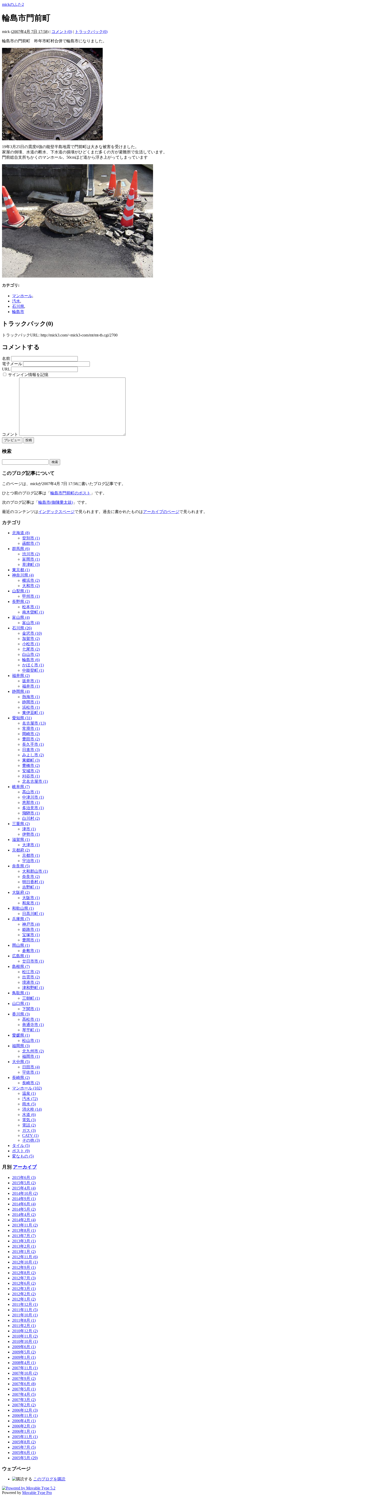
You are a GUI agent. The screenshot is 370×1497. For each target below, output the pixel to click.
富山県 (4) (21, 617)
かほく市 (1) (33, 665)
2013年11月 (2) (25, 1225)
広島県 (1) (21, 956)
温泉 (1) (29, 1093)
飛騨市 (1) (31, 813)
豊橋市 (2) (31, 765)
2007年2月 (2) (24, 1405)
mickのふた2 (13, 4)
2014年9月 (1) (24, 1199)
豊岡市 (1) (31, 940)
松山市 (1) (31, 1040)
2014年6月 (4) (24, 1204)
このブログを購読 (49, 1479)
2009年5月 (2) (24, 1352)
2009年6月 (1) (24, 1347)
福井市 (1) (31, 686)
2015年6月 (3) (24, 1177)
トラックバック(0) (91, 31)
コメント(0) (61, 31)
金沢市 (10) (32, 633)
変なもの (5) (23, 1156)
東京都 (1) (21, 570)
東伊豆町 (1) (33, 712)
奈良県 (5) (21, 866)
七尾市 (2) (31, 649)
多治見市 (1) (33, 808)
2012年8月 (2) (24, 1273)
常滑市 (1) (31, 728)
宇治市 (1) (31, 861)
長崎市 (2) (31, 1083)
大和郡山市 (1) (35, 871)
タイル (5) (21, 1145)
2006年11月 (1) (25, 1415)
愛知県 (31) (22, 718)
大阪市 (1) (31, 898)
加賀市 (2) (31, 638)
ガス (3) (29, 1130)
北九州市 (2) (33, 1051)
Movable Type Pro (37, 1492)
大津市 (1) (31, 845)
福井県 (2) (21, 675)
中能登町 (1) (33, 670)
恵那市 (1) (31, 802)
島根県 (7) (21, 966)
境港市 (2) (31, 982)
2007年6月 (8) (24, 1384)
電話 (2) (29, 1125)
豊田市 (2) (31, 739)
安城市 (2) (31, 771)
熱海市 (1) (31, 697)
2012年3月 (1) (24, 1288)
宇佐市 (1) (31, 1072)
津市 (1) (29, 829)
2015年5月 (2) (24, 1183)
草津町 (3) (31, 564)
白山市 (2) (31, 654)
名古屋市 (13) (34, 723)
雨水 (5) (29, 1104)
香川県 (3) (21, 1014)
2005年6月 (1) (24, 1452)
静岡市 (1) (31, 702)
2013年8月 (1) (24, 1230)
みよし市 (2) (33, 755)
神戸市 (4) (31, 924)
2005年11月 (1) (25, 1437)
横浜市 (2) (31, 580)
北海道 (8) (21, 533)
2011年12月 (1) (25, 1304)
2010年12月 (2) (25, 1331)
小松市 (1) (31, 644)
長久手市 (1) (33, 744)
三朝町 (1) (31, 998)
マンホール (22, 296)
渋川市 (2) (31, 554)
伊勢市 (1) (31, 834)
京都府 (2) (21, 850)
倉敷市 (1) (31, 950)
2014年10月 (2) (25, 1193)
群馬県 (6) (21, 549)
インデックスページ (56, 511)
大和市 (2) (31, 586)
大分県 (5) (21, 1062)
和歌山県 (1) (23, 908)
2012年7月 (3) (24, 1278)
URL (6, 369)
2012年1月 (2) (24, 1299)
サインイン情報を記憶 (28, 374)
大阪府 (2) (21, 892)
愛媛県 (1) (21, 1035)
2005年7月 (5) (24, 1447)
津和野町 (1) (33, 987)
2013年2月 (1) (24, 1246)
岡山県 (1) (21, 945)
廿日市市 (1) (33, 961)
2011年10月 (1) (25, 1315)
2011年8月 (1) (24, 1320)
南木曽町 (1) (33, 612)
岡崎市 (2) (31, 734)
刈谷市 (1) (31, 776)
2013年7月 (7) (24, 1236)
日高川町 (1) (33, 913)
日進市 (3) (31, 749)
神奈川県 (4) (23, 575)
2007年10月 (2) (25, 1373)
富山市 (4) (31, 623)
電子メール (12, 364)
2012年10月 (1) (25, 1262)
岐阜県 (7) (21, 787)
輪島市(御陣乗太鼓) (55, 502)
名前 (6, 358)
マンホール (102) (27, 1088)
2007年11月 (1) (25, 1368)
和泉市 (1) (31, 903)
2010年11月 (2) (25, 1336)
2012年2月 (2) (24, 1294)
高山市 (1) (31, 792)
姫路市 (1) (31, 929)
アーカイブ (25, 1167)
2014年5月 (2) (24, 1209)
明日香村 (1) (33, 882)
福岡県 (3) (21, 1046)
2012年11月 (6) (25, 1257)
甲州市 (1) (31, 596)
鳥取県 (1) (21, 993)
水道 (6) (29, 1114)
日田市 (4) (31, 1067)
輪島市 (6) (31, 660)
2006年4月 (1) (24, 1421)
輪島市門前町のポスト (70, 493)
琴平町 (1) (31, 1030)
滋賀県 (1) (21, 839)
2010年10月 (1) (25, 1341)
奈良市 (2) (31, 876)
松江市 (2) (31, 972)
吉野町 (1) (31, 887)
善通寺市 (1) (33, 1025)
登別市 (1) (31, 538)
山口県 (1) (21, 1003)
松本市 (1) (31, 607)
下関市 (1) (31, 1009)
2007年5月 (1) (24, 1389)
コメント (10, 434)
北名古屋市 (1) (35, 781)
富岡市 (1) (31, 559)
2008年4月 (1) (24, 1362)
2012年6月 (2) (24, 1283)
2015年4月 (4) (24, 1188)
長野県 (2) (21, 601)
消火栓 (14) (32, 1109)
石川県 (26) (22, 628)
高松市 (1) (31, 1019)
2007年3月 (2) (24, 1400)
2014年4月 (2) (24, 1214)
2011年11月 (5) (25, 1310)
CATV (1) (30, 1135)
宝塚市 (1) (31, 935)
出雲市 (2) (31, 977)
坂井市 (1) (31, 681)
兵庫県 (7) (21, 919)
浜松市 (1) (31, 707)
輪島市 (18, 312)
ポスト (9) (21, 1151)
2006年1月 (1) (24, 1431)
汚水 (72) (30, 1099)
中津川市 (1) (33, 797)
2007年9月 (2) (24, 1378)
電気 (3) (29, 1120)
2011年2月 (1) (24, 1325)
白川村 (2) (31, 818)
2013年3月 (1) (24, 1241)
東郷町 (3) (31, 760)
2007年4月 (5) (24, 1394)
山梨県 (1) (21, 591)
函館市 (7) (31, 543)
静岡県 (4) (21, 691)
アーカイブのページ (161, 511)
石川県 (18, 306)
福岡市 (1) (31, 1056)
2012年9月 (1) (24, 1267)
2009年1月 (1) (24, 1357)
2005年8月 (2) (24, 1442)
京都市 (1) (31, 855)
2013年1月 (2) (24, 1251)
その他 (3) (31, 1140)
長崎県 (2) (21, 1077)
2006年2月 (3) (24, 1426)
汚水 (16, 301)
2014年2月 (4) (24, 1220)
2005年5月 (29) (25, 1458)
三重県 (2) (21, 824)
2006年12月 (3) (25, 1410)
